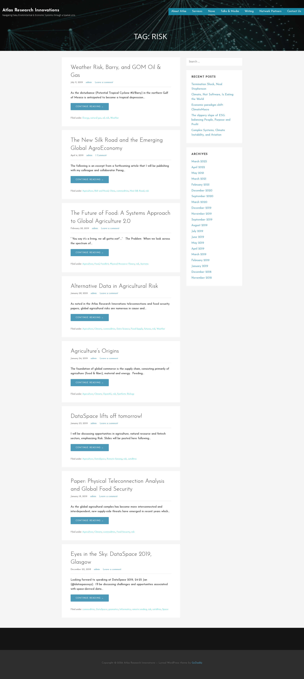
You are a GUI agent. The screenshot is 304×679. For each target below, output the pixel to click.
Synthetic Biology (125, 394)
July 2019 (197, 231)
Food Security (123, 532)
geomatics (113, 609)
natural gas (95, 118)
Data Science (123, 329)
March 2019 (198, 254)
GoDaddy (197, 663)
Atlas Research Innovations (30, 10)
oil (104, 118)
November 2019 (201, 214)
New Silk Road (137, 191)
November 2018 (201, 278)
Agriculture (87, 191)
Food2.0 (105, 264)
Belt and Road (101, 191)
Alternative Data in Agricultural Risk (114, 286)
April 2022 (198, 167)
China (112, 191)
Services (197, 11)
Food (96, 264)
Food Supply (137, 329)
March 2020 (199, 202)
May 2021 (197, 173)
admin (89, 82)
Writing (249, 11)
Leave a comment (104, 82)
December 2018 (201, 272)
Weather (114, 118)
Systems (144, 264)
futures (147, 329)
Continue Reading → (90, 107)
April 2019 (197, 248)
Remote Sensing (114, 459)
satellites (132, 459)
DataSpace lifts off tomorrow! (106, 416)
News (211, 11)
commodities (122, 191)
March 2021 (198, 179)
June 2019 (197, 237)
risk (107, 118)
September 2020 (202, 196)
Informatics (125, 609)
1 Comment (101, 155)
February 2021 (200, 184)
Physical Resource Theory (122, 264)
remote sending (139, 609)
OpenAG (107, 394)
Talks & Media (230, 11)
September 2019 (201, 219)
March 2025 (199, 161)
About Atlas (178, 11)
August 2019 (199, 225)
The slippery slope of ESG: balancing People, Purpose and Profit (210, 120)
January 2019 (199, 266)
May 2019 (197, 243)
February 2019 (200, 260)
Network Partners (270, 11)
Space (165, 609)
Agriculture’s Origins (95, 351)
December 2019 (201, 208)
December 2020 (201, 190)
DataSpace (100, 459)
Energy (85, 118)
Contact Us (294, 11)
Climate (98, 329)
